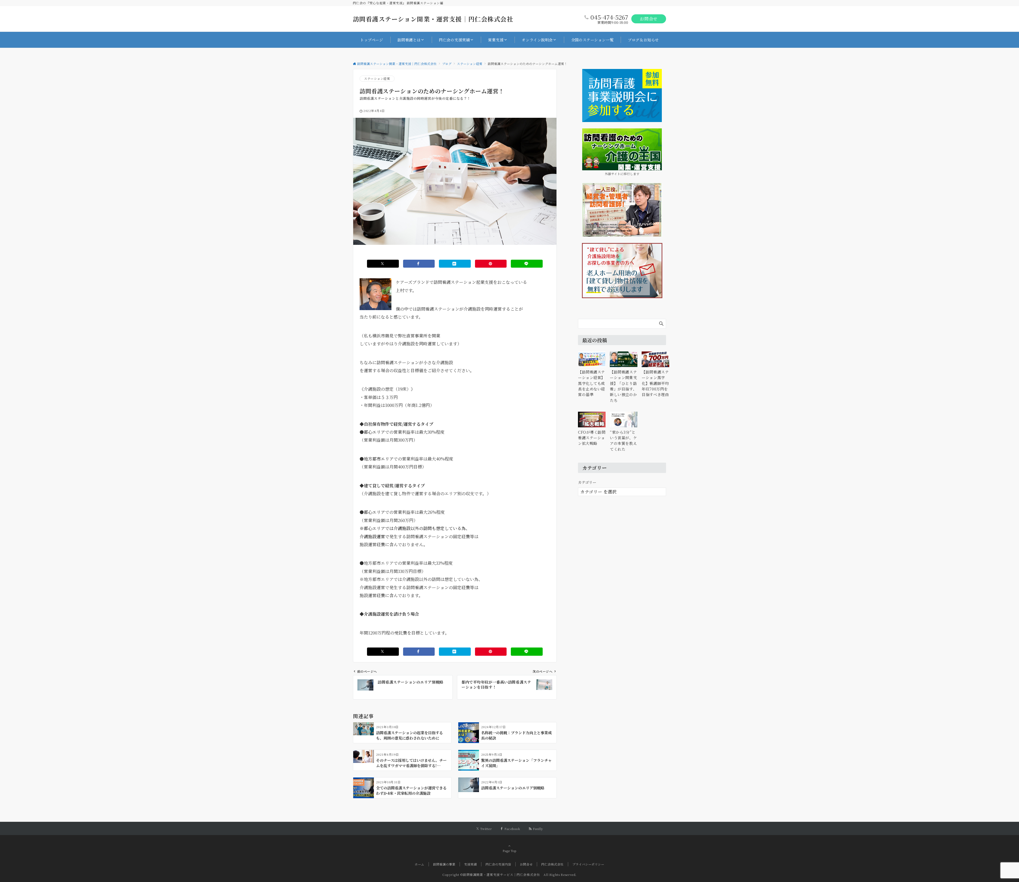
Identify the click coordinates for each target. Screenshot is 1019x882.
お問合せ (649, 19)
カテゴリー (587, 482)
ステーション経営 (377, 78)
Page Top (509, 851)
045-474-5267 (609, 17)
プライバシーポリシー (588, 864)
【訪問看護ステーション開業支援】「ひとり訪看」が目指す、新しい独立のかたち (623, 386)
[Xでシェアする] (383, 264)
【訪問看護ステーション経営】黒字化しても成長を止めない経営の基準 (591, 383)
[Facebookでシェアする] (419, 264)
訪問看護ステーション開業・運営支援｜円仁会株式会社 (433, 19)
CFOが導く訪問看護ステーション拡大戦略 (592, 437)
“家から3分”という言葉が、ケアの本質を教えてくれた (623, 440)
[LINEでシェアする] (527, 264)
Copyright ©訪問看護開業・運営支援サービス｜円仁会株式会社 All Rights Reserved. (509, 874)
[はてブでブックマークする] (455, 264)
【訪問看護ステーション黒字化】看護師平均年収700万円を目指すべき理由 (655, 383)
